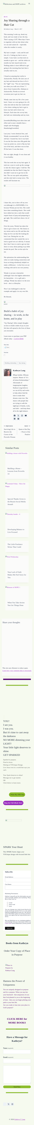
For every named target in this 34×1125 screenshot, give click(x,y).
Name (8, 1048)
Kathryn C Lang (19, 1119)
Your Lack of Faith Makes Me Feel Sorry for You (17, 574)
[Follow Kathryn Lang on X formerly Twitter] (18, 415)
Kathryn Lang (9, 29)
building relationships (10, 363)
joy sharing (22, 363)
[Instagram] (12, 1104)
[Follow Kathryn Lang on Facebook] (14, 415)
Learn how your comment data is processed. (17, 671)
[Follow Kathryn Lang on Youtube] (25, 415)
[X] (8, 1104)
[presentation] (17, 458)
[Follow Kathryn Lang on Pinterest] (18, 418)
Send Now (17, 1087)
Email (8, 1057)
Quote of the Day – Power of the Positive (24, 430)
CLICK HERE (19, 339)
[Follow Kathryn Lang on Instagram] (22, 415)
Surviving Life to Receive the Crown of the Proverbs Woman (9, 431)
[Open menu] (29, 3)
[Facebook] (4, 1104)
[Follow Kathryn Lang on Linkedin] (14, 418)
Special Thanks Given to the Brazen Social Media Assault (17, 501)
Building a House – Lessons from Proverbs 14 (16, 471)
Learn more (8, 923)
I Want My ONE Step (17, 794)
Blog (6, 16)
